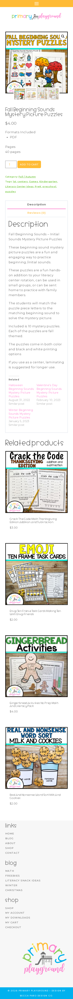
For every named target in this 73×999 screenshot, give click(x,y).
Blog (9, 838)
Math (9, 870)
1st (14, 181)
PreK (38, 186)
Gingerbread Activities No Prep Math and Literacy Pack (34, 704)
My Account (15, 912)
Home (9, 833)
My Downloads (17, 917)
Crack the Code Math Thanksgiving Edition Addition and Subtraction (33, 520)
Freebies (12, 875)
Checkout (13, 927)
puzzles (10, 191)
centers (22, 181)
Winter (11, 885)
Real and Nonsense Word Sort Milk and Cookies (35, 796)
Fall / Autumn (27, 176)
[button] (63, 36)
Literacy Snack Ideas (23, 880)
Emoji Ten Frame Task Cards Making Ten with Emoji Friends (35, 612)
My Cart (12, 922)
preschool (49, 186)
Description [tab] (36, 204)
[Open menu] (36, 3)
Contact (12, 852)
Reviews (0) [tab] (36, 212)
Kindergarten (48, 181)
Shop (9, 847)
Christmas (14, 890)
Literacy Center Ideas (19, 186)
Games (33, 181)
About (10, 843)
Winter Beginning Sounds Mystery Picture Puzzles (21, 413)
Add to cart (29, 164)
